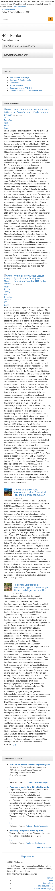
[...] (23, 268)
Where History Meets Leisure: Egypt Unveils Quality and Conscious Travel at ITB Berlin (29, 278)
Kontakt (50, 877)
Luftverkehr (14, 82)
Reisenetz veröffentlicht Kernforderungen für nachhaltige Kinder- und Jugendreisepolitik (30, 587)
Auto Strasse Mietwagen (19, 77)
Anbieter (44, 847)
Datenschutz (47, 883)
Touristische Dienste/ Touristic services (25, 90)
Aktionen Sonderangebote (37, 826)
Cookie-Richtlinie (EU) (43, 888)
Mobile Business (16, 85)
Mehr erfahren (19, 6)
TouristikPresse (8, 9)
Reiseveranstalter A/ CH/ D (20, 88)
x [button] (25, 6)
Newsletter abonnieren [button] (16, 54)
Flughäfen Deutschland (35, 843)
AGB (51, 880)
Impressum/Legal (45, 885)
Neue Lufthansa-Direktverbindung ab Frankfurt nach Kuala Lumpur (31, 111)
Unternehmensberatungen (37, 782)
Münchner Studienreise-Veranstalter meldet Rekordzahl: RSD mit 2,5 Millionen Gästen (30, 492)
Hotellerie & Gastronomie (20, 80)
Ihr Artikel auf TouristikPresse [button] (20, 46)
